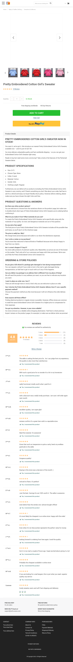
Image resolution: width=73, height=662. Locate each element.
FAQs (43, 625)
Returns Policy (46, 633)
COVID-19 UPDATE (30, 635)
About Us (28, 625)
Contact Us (28, 627)
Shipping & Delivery (48, 630)
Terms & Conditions (31, 633)
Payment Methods (47, 627)
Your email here (8, 627)
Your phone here (8, 625)
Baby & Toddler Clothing (15, 9)
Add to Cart (36, 112)
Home (4, 9)
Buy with (31, 124)
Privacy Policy (29, 630)
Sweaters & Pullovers (30, 9)
